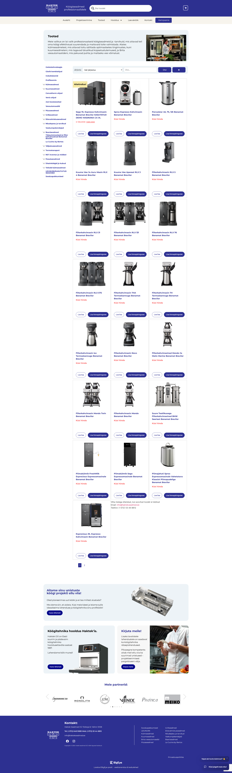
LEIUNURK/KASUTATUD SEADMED (56, 172)
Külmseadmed (52, 84)
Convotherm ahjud (54, 93)
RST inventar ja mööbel (56, 155)
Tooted (101, 20)
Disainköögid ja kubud (56, 163)
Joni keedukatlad (53, 102)
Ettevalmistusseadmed (56, 119)
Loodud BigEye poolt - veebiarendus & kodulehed (116, 767)
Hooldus (115, 20)
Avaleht (66, 20)
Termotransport (53, 150)
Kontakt (148, 20)
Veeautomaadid (53, 106)
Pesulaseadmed (53, 159)
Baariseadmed (52, 132)
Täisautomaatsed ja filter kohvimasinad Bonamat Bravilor (57, 136)
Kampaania (163, 20)
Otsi (165, 70)
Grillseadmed (52, 115)
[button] (47, 696)
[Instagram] (74, 741)
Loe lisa (81, 134)
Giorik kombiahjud (54, 71)
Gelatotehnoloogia (54, 67)
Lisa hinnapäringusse (98, 134)
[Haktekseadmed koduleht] (52, 8)
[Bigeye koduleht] (116, 762)
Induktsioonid (52, 76)
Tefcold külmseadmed (55, 168)
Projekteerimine (84, 20)
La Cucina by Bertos (54, 142)
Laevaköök (133, 20)
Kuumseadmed (52, 89)
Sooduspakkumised (54, 176)
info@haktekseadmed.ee (128, 505)
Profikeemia (51, 80)
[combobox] (120, 8)
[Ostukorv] (185, 8)
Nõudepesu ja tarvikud (56, 123)
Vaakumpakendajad (55, 128)
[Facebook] (67, 741)
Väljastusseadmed (54, 146)
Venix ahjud (51, 97)
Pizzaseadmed (52, 110)
